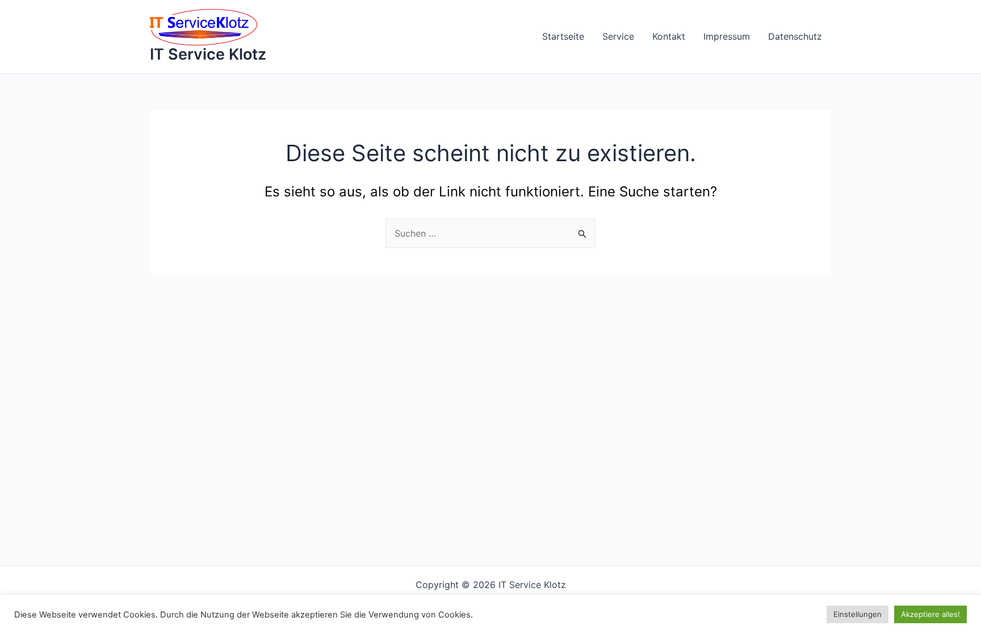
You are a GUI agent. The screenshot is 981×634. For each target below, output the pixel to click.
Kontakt (668, 36)
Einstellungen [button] (857, 614)
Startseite (563, 36)
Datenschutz (795, 36)
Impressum (726, 36)
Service (618, 36)
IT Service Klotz (208, 54)
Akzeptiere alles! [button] (930, 614)
